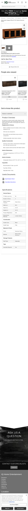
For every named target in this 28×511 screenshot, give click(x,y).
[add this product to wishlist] (24, 28)
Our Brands (4, 484)
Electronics (3, 18)
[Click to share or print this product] (24, 25)
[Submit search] (24, 6)
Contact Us (14, 467)
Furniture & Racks (10, 18)
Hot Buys (3, 481)
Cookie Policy (12, 501)
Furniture (3, 479)
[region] (14, 502)
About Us (3, 486)
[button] (2, 2)
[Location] (18, 2)
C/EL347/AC (7, 63)
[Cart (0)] (25, 2)
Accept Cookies (20, 508)
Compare (10, 99)
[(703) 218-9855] (22, 2)
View (9, 96)
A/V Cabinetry (18, 18)
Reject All (7, 508)
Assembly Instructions (10, 182)
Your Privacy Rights (14, 504)
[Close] (26, 495)
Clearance (3, 482)
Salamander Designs (10, 61)
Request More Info (15, 66)
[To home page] (10, 2)
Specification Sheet (9, 178)
